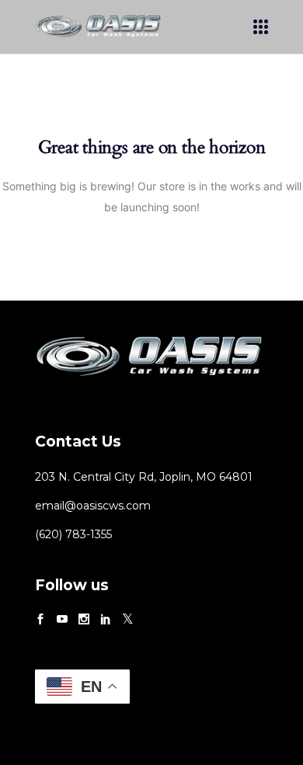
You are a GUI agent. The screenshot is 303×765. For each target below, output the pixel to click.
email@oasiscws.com (93, 506)
